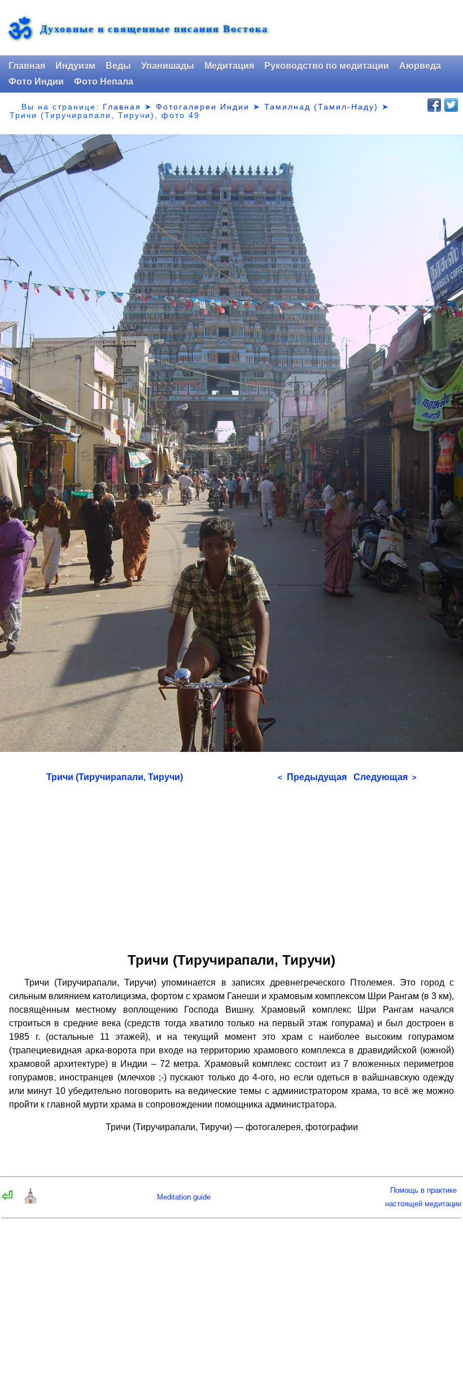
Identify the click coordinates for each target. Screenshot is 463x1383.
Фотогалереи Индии (203, 106)
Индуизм (75, 66)
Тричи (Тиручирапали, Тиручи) (114, 777)
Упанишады (167, 66)
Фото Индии (36, 81)
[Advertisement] (231, 864)
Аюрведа (420, 66)
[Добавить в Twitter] (451, 105)
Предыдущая (312, 777)
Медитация (229, 66)
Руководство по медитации (326, 66)
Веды (118, 66)
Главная (26, 66)
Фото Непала (103, 81)
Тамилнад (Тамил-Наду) (321, 106)
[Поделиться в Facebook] (434, 105)
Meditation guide (184, 1197)
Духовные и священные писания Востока (154, 28)
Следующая (385, 777)
